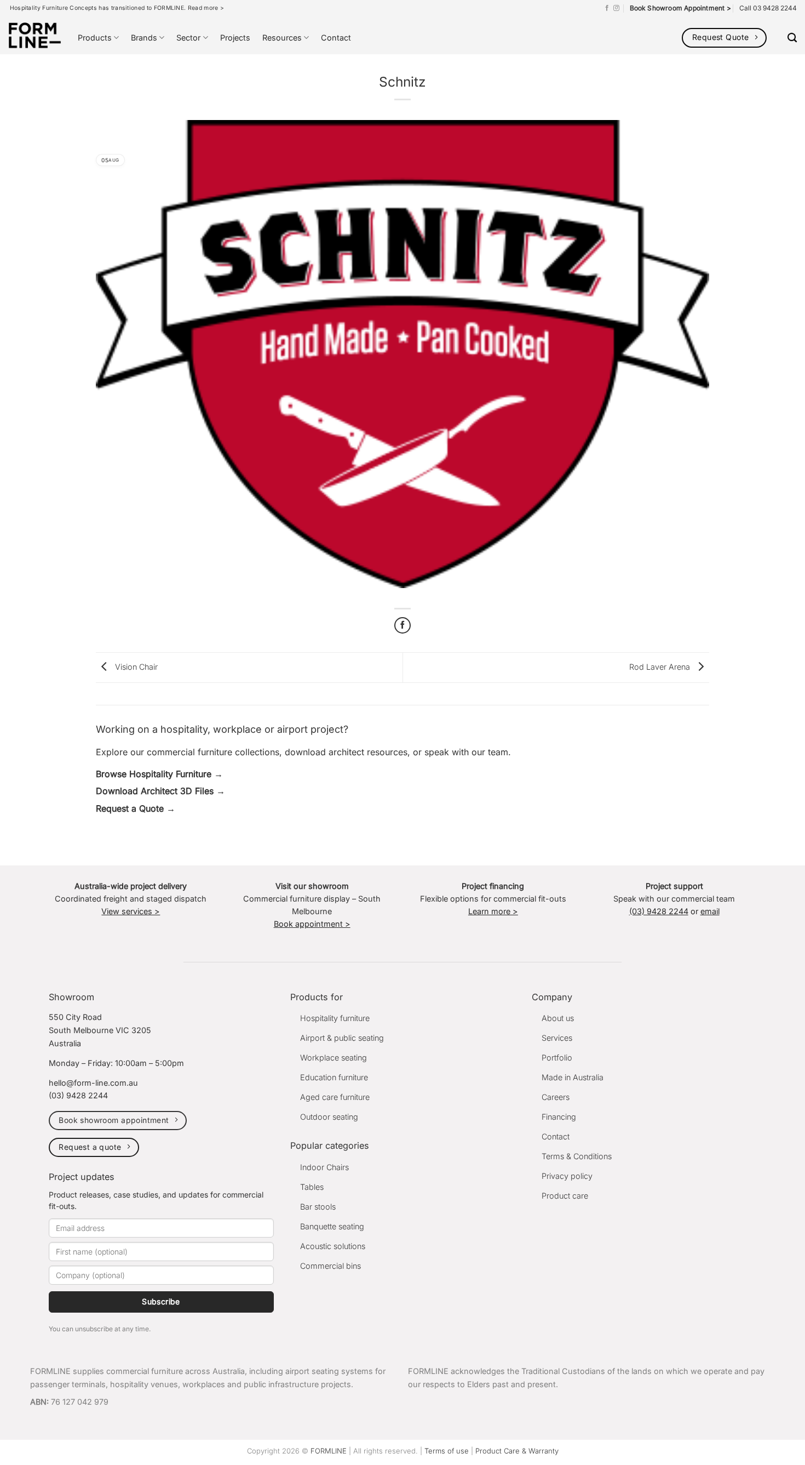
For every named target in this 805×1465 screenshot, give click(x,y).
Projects (235, 37)
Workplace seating (333, 1057)
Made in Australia (572, 1077)
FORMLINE (329, 1450)
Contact (336, 37)
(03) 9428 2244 (658, 911)
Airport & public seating (342, 1037)
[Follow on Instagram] (616, 8)
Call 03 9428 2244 (768, 8)
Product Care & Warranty (517, 1450)
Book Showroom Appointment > (680, 8)
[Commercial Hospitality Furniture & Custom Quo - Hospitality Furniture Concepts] (34, 35)
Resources (282, 37)
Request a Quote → (135, 808)
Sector (188, 37)
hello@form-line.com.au (93, 1082)
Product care (565, 1195)
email (710, 911)
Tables (312, 1187)
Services (557, 1037)
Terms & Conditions (577, 1156)
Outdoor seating (329, 1116)
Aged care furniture (335, 1097)
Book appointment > (312, 923)
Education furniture (334, 1077)
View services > (130, 911)
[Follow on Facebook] (607, 8)
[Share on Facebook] (402, 625)
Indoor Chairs (324, 1167)
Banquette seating (332, 1226)
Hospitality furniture (335, 1018)
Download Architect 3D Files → (160, 790)
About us (558, 1018)
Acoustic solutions (332, 1246)
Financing (559, 1116)
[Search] (792, 38)
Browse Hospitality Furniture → (159, 773)
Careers (556, 1097)
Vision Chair (135, 666)
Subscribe (161, 1301)
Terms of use (446, 1450)
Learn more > (493, 911)
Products (95, 37)
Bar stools (318, 1206)
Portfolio (557, 1057)
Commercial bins (330, 1265)
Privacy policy (567, 1176)
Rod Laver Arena (660, 666)
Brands (144, 37)
